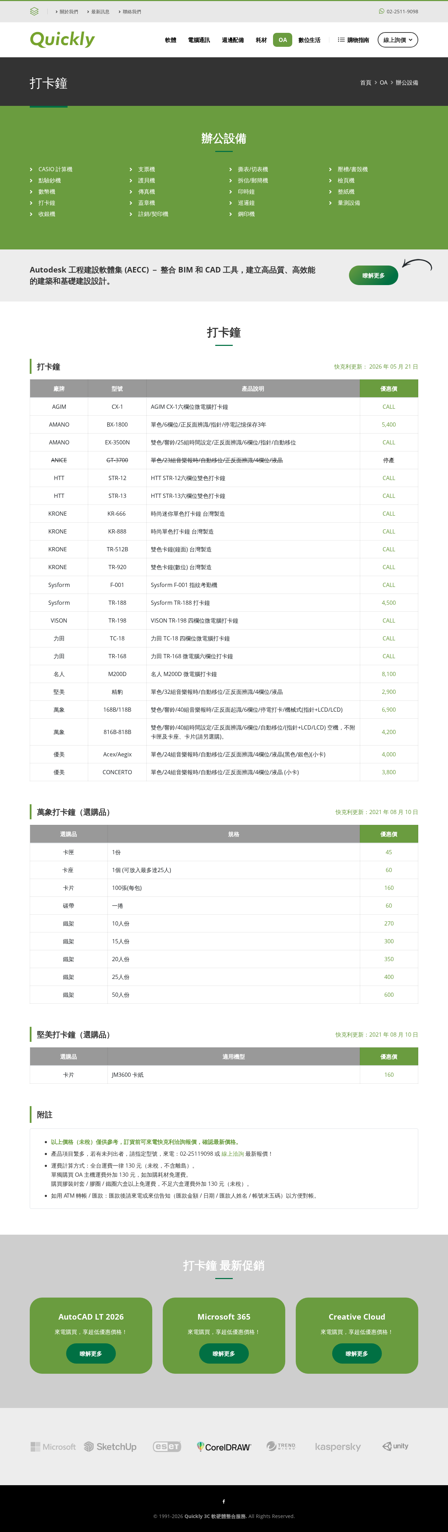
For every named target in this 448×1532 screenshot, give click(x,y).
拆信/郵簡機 (253, 180)
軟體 (170, 40)
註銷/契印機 (153, 214)
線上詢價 (395, 40)
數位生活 (309, 40)
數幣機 (46, 191)
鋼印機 (246, 214)
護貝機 (146, 180)
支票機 (146, 169)
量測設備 (349, 202)
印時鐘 (246, 191)
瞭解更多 (374, 275)
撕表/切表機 (253, 169)
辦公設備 (407, 82)
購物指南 (358, 40)
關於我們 (69, 11)
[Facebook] (224, 1501)
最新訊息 (100, 11)
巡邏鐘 (246, 202)
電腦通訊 (199, 40)
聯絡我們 (132, 11)
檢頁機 (346, 180)
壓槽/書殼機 (353, 169)
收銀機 (46, 214)
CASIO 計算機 (55, 169)
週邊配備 (233, 40)
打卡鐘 (46, 202)
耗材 (261, 40)
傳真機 (146, 191)
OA (283, 40)
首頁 (365, 82)
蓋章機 (146, 202)
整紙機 (346, 191)
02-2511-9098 (401, 11)
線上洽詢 (233, 1153)
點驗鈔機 (49, 180)
